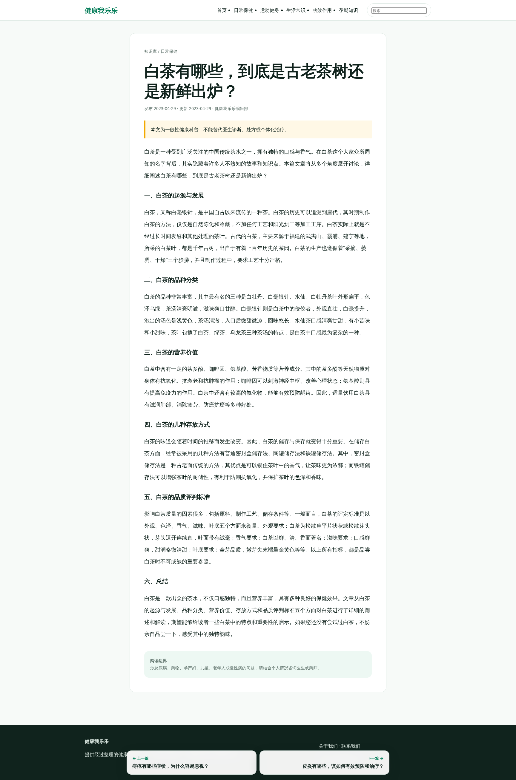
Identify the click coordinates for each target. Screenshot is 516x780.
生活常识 (295, 10)
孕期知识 (348, 10)
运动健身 (269, 10)
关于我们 (328, 746)
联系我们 (350, 746)
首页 (222, 10)
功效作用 (322, 10)
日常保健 (243, 10)
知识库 (150, 51)
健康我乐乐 (101, 10)
